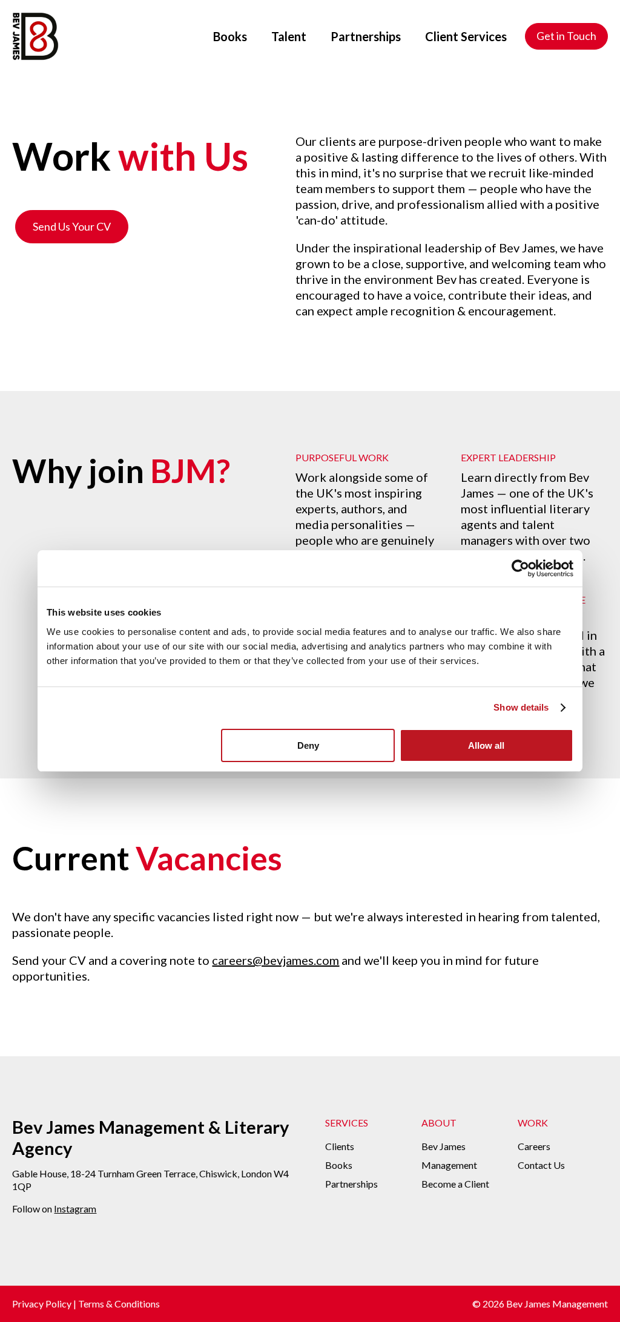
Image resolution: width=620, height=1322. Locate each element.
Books (230, 36)
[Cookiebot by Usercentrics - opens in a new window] (520, 568)
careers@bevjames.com (275, 960)
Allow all (486, 745)
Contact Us (541, 1165)
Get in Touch (566, 35)
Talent (288, 36)
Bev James (443, 1146)
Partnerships (366, 36)
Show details (521, 707)
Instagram (75, 1208)
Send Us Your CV (72, 226)
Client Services (466, 36)
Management (449, 1165)
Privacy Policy (41, 1303)
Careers (534, 1146)
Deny (308, 745)
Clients (339, 1146)
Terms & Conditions (119, 1303)
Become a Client (455, 1183)
